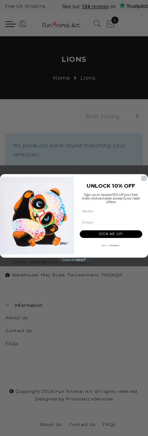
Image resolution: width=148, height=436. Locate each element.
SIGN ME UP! (111, 233)
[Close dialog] (144, 178)
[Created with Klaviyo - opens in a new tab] (74, 259)
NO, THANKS (111, 245)
